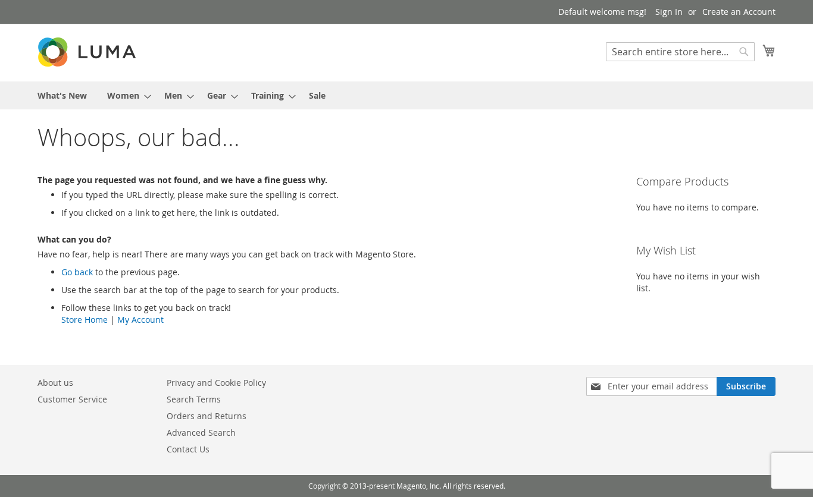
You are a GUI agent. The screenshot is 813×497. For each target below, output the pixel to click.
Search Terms (194, 399)
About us (55, 382)
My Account (140, 319)
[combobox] (680, 51)
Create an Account (739, 11)
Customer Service (72, 399)
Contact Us (188, 449)
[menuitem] (62, 95)
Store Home (84, 319)
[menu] (406, 95)
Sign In (669, 11)
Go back (77, 272)
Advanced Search (201, 432)
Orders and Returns (206, 415)
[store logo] (88, 52)
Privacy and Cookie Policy (216, 382)
